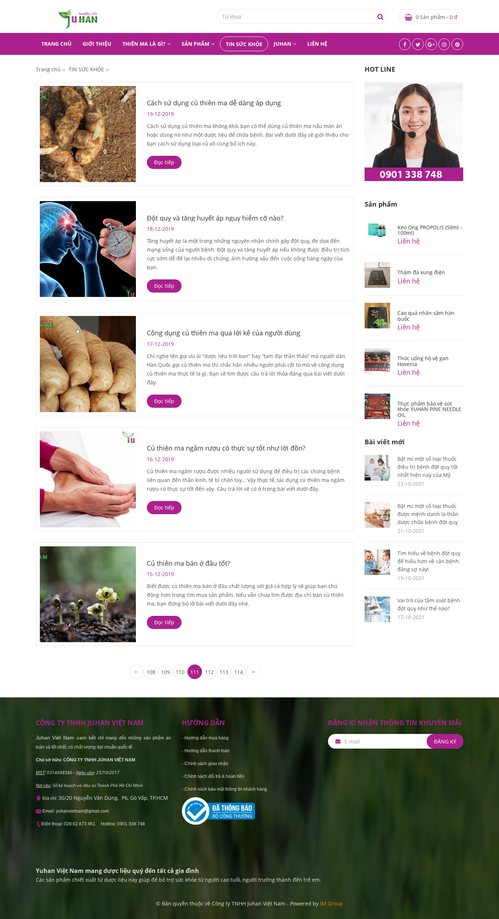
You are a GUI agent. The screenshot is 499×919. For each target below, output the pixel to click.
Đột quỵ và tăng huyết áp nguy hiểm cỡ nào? (215, 218)
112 (209, 671)
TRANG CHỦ (56, 43)
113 (224, 671)
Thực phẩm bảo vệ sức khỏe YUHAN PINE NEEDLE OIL (429, 409)
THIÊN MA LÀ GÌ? (143, 43)
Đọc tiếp (164, 162)
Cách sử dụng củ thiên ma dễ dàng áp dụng (214, 102)
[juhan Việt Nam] (78, 18)
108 (150, 671)
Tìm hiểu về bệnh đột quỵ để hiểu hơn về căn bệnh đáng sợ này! (428, 561)
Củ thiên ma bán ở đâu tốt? (188, 563)
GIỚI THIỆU (97, 43)
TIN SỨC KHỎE (244, 44)
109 (165, 671)
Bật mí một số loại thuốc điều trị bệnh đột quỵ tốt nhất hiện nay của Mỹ (427, 466)
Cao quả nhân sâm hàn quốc (425, 315)
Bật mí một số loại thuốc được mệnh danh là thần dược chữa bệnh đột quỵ (427, 514)
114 (238, 671)
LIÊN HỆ (317, 43)
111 (194, 671)
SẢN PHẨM (195, 43)
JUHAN (282, 43)
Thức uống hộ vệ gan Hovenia (423, 361)
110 (180, 671)
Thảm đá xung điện (421, 272)
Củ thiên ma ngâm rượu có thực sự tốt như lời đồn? (226, 448)
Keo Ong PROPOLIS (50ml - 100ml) (429, 230)
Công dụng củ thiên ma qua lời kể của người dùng (223, 332)
